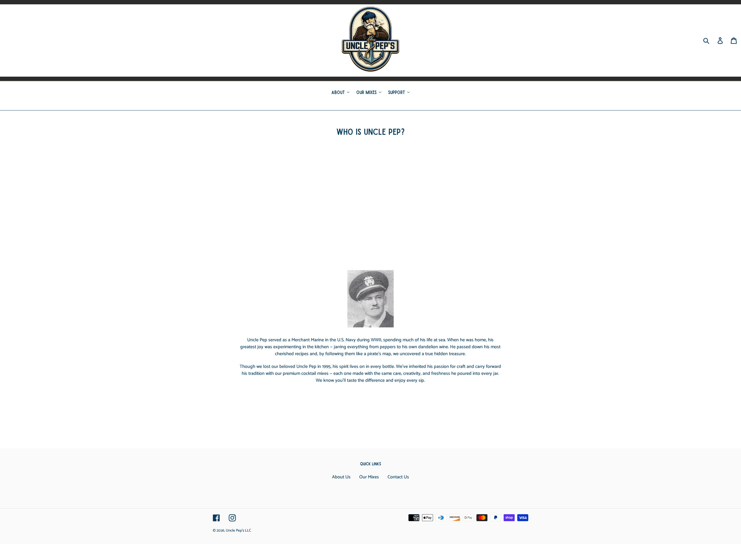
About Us (341, 477)
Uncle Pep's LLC (238, 531)
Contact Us (398, 477)
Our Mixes (369, 477)
